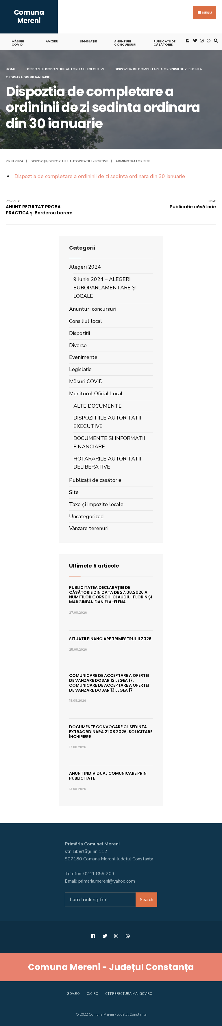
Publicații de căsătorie (164, 43)
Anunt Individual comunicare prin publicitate (108, 775)
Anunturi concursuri (125, 43)
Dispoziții (35, 69)
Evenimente (83, 357)
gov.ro (73, 994)
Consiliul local (85, 321)
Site (74, 492)
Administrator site (133, 161)
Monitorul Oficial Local (96, 393)
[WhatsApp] (208, 41)
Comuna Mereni (29, 16)
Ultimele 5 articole (94, 565)
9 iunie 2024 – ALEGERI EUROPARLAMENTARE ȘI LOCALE (105, 287)
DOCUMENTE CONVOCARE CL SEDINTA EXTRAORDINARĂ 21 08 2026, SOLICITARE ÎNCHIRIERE (110, 731)
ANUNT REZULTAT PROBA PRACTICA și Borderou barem (39, 207)
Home (11, 69)
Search (146, 900)
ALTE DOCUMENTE (97, 405)
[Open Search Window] (215, 41)
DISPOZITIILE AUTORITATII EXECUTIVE (75, 69)
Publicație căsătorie (193, 204)
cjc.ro (92, 994)
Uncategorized (86, 516)
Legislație (88, 41)
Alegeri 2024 (85, 266)
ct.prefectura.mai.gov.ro (128, 994)
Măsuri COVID (18, 43)
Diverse (78, 345)
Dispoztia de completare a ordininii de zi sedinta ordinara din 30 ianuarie (99, 176)
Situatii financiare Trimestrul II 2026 (110, 639)
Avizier (52, 41)
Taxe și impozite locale (96, 504)
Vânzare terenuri (88, 528)
